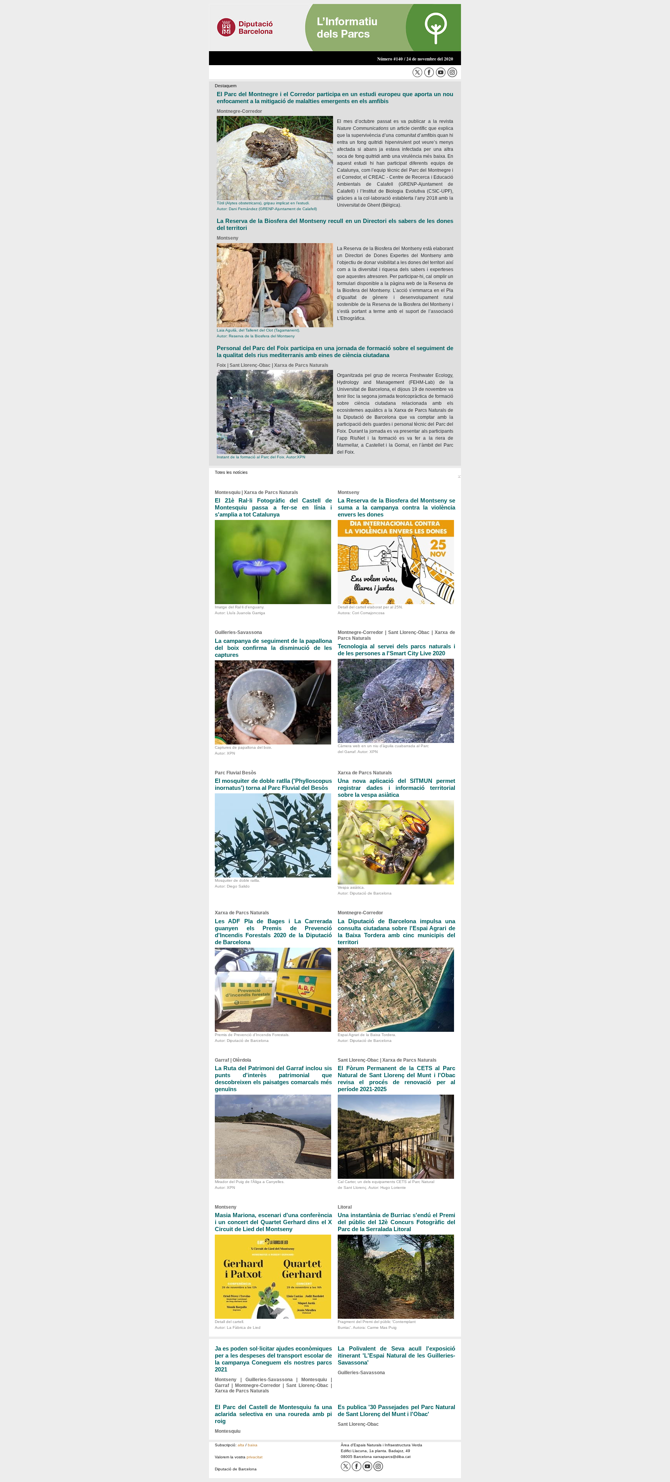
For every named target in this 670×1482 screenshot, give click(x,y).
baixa (252, 1445)
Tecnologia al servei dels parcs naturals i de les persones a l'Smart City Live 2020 (396, 649)
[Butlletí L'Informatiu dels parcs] (335, 27)
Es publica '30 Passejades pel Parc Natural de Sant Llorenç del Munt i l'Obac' (396, 1410)
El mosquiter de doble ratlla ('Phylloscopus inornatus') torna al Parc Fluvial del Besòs (273, 784)
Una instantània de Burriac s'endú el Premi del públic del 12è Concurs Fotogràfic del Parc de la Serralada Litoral (396, 1222)
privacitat (254, 1457)
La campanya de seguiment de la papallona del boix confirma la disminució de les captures (273, 647)
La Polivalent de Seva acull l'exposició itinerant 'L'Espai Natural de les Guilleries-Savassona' (396, 1355)
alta (241, 1445)
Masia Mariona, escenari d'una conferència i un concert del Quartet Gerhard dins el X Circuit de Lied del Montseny (273, 1222)
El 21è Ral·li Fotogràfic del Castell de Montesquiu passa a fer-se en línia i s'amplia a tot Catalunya (273, 507)
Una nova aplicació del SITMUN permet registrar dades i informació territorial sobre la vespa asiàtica (396, 787)
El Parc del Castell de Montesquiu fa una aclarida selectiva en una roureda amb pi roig (273, 1414)
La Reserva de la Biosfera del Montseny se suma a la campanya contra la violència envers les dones (396, 507)
